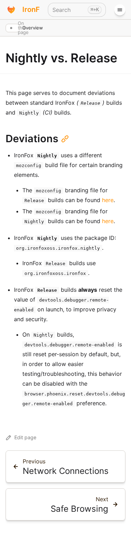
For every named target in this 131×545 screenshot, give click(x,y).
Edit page (25, 437)
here (108, 199)
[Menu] (119, 9)
